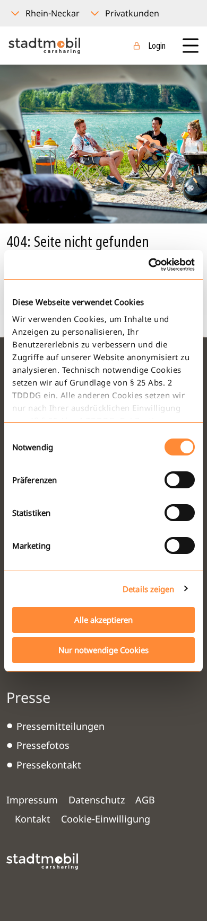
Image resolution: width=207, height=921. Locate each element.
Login (157, 45)
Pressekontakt (48, 764)
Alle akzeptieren (103, 619)
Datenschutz (96, 799)
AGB (145, 799)
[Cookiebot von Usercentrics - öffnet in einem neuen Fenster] (149, 265)
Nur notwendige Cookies (103, 650)
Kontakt (32, 819)
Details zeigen (148, 589)
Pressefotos (43, 745)
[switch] (180, 479)
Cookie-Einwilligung (105, 819)
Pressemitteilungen (60, 726)
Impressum (32, 799)
